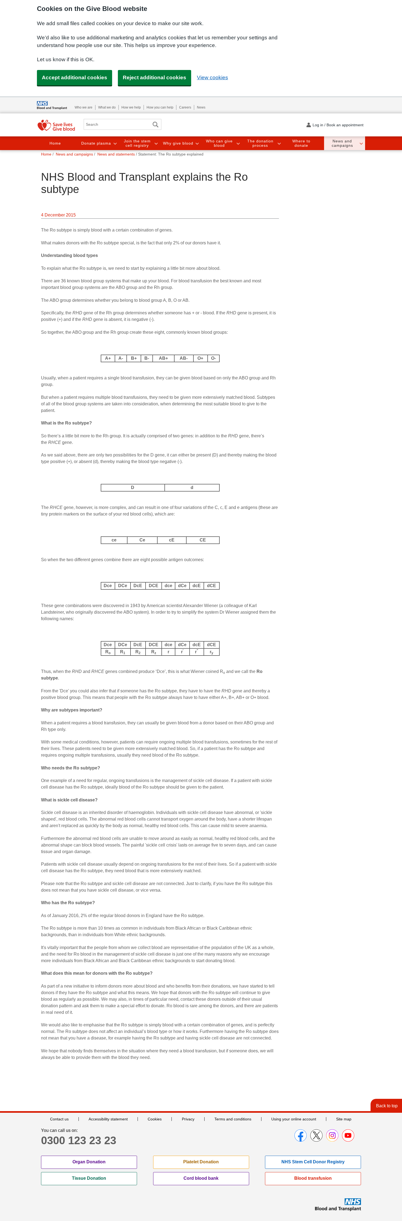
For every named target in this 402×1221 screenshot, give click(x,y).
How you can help (160, 107)
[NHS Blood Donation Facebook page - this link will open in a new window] (300, 1135)
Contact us (59, 1119)
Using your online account (293, 1119)
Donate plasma (96, 143)
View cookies (212, 77)
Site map (343, 1119)
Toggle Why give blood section (197, 143)
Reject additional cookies (154, 77)
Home (55, 143)
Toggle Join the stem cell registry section (156, 143)
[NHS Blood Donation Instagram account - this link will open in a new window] (332, 1135)
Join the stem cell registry (137, 143)
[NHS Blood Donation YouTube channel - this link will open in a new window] (348, 1135)
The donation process (260, 143)
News (201, 107)
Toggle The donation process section (279, 143)
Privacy (188, 1119)
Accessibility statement (108, 1119)
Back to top (387, 1105)
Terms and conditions (232, 1119)
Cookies (155, 1119)
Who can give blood (219, 143)
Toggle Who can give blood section (238, 143)
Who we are (83, 107)
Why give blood (178, 143)
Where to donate (301, 143)
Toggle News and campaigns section (361, 143)
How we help (131, 107)
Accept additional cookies (74, 77)
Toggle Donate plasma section (115, 143)
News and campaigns (342, 143)
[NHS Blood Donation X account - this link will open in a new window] (316, 1135)
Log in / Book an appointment (338, 125)
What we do (107, 107)
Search (155, 124)
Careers (185, 107)
